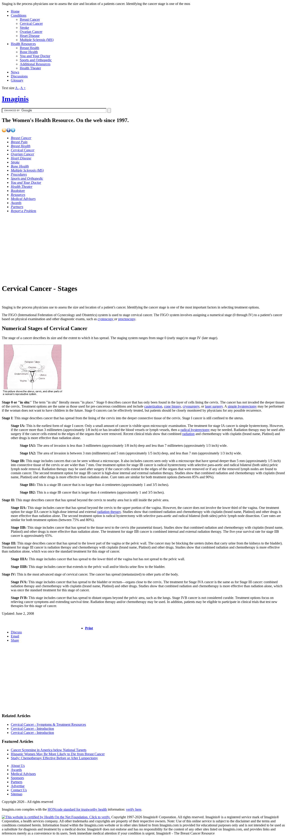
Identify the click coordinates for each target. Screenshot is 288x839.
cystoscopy (106, 319)
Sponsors (17, 778)
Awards (16, 770)
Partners (16, 782)
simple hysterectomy (242, 406)
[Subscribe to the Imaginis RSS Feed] (4, 131)
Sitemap (16, 794)
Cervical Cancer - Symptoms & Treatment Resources (48, 724)
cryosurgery (191, 406)
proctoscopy (126, 319)
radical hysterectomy (195, 430)
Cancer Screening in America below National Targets (48, 750)
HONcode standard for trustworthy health (77, 809)
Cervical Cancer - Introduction (32, 728)
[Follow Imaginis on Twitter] (13, 131)
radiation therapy (109, 512)
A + (23, 88)
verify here (133, 809)
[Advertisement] (137, 248)
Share (15, 640)
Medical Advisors (23, 774)
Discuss (16, 632)
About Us (18, 766)
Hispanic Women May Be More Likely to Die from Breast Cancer (58, 754)
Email (15, 636)
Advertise (18, 786)
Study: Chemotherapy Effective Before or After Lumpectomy (54, 758)
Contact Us (19, 790)
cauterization (153, 406)
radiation (188, 434)
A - (17, 88)
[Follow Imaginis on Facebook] (8, 131)
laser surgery (214, 406)
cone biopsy (172, 406)
